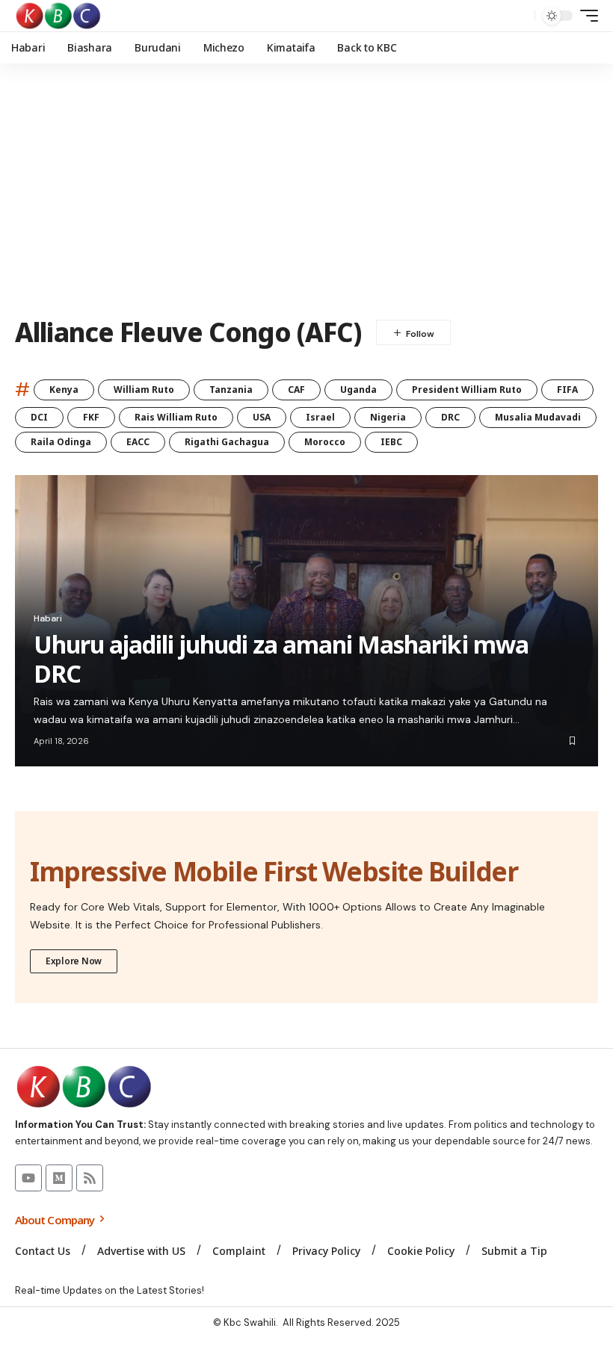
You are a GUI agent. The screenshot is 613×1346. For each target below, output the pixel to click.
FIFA (567, 389)
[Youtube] (28, 1177)
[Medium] (59, 1177)
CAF (296, 389)
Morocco (324, 441)
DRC (450, 417)
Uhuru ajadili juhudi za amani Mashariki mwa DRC (281, 658)
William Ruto (144, 389)
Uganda (358, 389)
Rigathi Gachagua (227, 441)
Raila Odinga (61, 441)
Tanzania (231, 389)
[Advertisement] (306, 190)
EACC (138, 441)
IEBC (391, 441)
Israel (320, 417)
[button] (519, 15)
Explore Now (74, 961)
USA (262, 417)
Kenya (63, 389)
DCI (39, 417)
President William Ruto (467, 389)
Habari (48, 618)
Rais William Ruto (176, 417)
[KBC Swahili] (58, 15)
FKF (91, 417)
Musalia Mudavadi (538, 417)
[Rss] (89, 1177)
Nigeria (388, 417)
